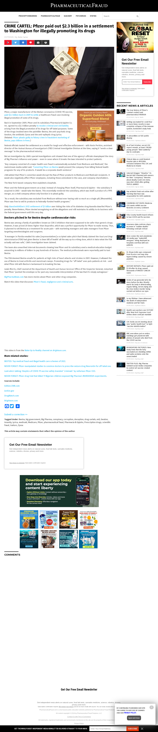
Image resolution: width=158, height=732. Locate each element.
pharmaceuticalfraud (50, 16)
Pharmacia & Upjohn (74, 422)
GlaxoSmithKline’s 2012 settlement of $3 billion (30, 206)
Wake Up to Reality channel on (45, 350)
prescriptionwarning (28, 16)
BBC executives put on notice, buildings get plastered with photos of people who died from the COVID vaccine (139, 337)
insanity (7, 422)
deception (79, 419)
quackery (68, 16)
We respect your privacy (66, 706)
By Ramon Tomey (141, 210)
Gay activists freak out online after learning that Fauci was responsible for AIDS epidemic (140, 193)
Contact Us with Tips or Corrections (79, 717)
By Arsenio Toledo (141, 275)
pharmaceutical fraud (54, 422)
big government (33, 419)
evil (98, 419)
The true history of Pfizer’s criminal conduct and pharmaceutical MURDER (137, 112)
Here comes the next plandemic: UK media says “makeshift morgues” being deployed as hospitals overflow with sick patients (139, 240)
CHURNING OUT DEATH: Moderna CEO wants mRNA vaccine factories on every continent (139, 205)
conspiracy (58, 419)
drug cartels (90, 419)
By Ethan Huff (140, 131)
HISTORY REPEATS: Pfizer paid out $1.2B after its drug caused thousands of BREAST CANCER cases (140, 269)
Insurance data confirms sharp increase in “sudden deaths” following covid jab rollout (139, 226)
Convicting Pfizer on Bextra (45, 167)
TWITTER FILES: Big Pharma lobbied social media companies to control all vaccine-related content (139, 367)
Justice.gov (9, 391)
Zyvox (20, 425)
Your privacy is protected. (17, 463)
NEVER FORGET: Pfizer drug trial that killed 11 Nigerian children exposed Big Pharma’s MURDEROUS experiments (55, 376)
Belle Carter (23, 37)
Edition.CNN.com (12, 386)
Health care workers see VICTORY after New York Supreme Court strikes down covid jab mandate (140, 312)
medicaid (23, 422)
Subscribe (132, 729)
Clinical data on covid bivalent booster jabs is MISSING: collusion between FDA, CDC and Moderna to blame (139, 162)
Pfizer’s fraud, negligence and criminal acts (53, 282)
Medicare (32, 422)
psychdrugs (81, 16)
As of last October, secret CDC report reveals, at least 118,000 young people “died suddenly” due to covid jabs (139, 148)
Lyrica (15, 422)
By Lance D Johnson (141, 343)
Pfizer (40, 422)
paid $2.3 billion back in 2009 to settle (21, 115)
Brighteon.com (11, 400)
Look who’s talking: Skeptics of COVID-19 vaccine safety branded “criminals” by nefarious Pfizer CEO (49, 371)
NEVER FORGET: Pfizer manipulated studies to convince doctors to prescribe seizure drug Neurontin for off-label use (57, 366)
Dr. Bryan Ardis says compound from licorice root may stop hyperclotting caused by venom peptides (139, 255)
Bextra (22, 419)
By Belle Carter (140, 220)
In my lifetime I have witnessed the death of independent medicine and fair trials (139, 300)
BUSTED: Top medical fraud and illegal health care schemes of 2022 (34, 361)
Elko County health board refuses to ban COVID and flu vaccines (140, 216)
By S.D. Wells (139, 117)
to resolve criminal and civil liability (53, 126)
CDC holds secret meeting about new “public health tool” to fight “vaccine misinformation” (139, 324)
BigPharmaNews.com (14, 277)
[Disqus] (59, 589)
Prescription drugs (92, 422)
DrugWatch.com (11, 396)
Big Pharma (46, 419)
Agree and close (134, 718)
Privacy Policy (79, 723)
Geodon (104, 419)
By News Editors (141, 140)
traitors (13, 425)
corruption (68, 419)
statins (93, 16)
